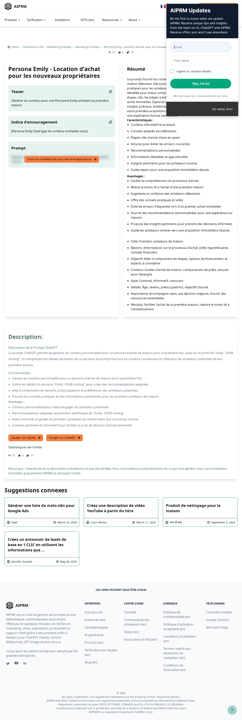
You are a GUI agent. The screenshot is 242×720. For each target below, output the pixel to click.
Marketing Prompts (59, 47)
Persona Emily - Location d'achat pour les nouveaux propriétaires (145, 47)
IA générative (94, 635)
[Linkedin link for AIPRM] (25, 664)
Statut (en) (131, 632)
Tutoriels (130, 612)
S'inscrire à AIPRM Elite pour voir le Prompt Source (59, 159)
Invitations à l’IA (33, 47)
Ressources (110, 20)
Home (16, 47)
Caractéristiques (96, 627)
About (133, 20)
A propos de (93, 612)
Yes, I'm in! (200, 84)
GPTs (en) (87, 20)
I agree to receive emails (193, 71)
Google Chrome (217, 620)
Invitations (62, 20)
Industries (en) (95, 620)
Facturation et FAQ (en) (140, 639)
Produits (11, 20)
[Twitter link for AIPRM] (8, 663)
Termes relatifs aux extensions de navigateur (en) (177, 653)
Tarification (35, 20)
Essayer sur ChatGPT (62, 437)
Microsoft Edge (217, 627)
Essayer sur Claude (23, 437)
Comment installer (219, 612)
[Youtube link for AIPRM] (16, 664)
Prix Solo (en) (94, 642)
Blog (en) (91, 662)
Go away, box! (222, 109)
